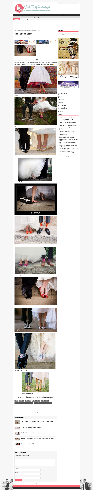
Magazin (67, 15)
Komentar (17, 457)
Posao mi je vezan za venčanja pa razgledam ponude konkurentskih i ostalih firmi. (68, 153)
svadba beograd (44, 400)
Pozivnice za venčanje (63, 103)
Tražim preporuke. (64, 134)
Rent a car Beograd (62, 107)
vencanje (31, 402)
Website (17, 476)
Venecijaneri (60, 111)
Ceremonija (40, 15)
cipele (16, 400)
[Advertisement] (48, 25)
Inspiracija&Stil (28, 37)
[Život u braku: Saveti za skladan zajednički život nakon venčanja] (17, 423)
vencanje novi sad (47, 402)
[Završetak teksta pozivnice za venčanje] (17, 428)
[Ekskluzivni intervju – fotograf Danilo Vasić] (17, 434)
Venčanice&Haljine (26, 17)
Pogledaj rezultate (68, 158)
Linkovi (72, 3)
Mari (23, 37)
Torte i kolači (60, 110)
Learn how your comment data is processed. (41, 483)
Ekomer (59, 97)
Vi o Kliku (68, 3)
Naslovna (60, 3)
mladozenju (28, 400)
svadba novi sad (18, 402)
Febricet (60, 100)
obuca (38, 400)
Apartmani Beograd (62, 93)
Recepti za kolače (62, 105)
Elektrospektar (61, 99)
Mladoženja (59, 15)
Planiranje (17, 15)
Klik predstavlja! (35, 17)
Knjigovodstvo (61, 102)
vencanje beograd (38, 402)
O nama (64, 3)
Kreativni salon (50, 15)
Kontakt (76, 3)
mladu (33, 400)
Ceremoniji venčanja (29, 397)
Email (16, 472)
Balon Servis (60, 94)
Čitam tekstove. (63, 133)
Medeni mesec (17, 17)
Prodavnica (25, 15)
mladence (21, 400)
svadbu (25, 402)
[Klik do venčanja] (46, 8)
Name (16, 468)
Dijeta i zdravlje (61, 96)
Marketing (74, 15)
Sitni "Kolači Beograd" (62, 108)
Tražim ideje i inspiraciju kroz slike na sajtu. (69, 120)
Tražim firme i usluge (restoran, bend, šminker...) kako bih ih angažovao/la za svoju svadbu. (68, 127)
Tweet (36, 59)
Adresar (33, 15)
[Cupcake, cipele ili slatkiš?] (17, 444)
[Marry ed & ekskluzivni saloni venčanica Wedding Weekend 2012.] (17, 439)
